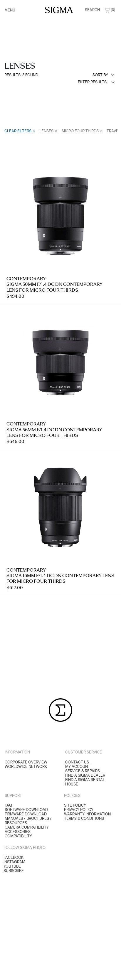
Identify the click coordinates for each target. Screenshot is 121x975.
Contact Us (77, 762)
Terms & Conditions (84, 818)
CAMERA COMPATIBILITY (27, 827)
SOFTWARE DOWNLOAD (26, 809)
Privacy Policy (78, 809)
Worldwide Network (26, 766)
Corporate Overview (26, 762)
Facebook (13, 857)
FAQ (8, 805)
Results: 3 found (21, 75)
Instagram (14, 862)
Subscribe (14, 870)
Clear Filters (18, 131)
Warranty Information (87, 814)
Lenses (46, 131)
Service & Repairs (82, 771)
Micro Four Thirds (81, 131)
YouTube (12, 866)
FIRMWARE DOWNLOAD (26, 814)
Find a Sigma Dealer (85, 775)
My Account (77, 766)
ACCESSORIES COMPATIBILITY (18, 833)
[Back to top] (112, 966)
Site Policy (75, 805)
